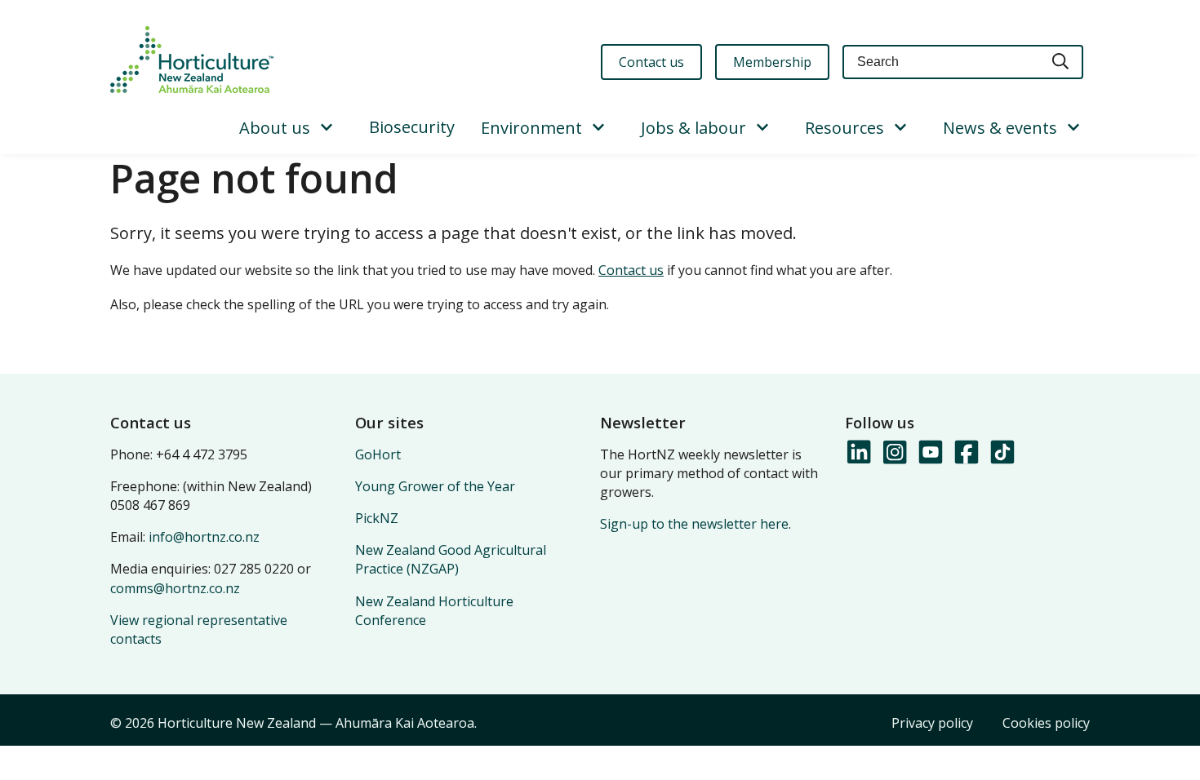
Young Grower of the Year (435, 486)
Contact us (631, 270)
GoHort (378, 454)
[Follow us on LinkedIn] (858, 453)
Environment (531, 128)
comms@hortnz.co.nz (175, 588)
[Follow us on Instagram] (894, 453)
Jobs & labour (693, 128)
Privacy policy (932, 723)
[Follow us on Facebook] (966, 453)
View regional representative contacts (198, 629)
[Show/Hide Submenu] (326, 128)
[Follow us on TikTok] (1002, 453)
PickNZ (376, 518)
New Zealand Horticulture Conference (434, 610)
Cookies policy (1046, 723)
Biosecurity (412, 127)
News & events (1000, 128)
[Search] (1061, 62)
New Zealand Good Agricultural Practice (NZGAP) (450, 559)
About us (274, 128)
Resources (844, 128)
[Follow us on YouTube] (930, 453)
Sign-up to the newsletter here (694, 524)
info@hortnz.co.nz (204, 537)
